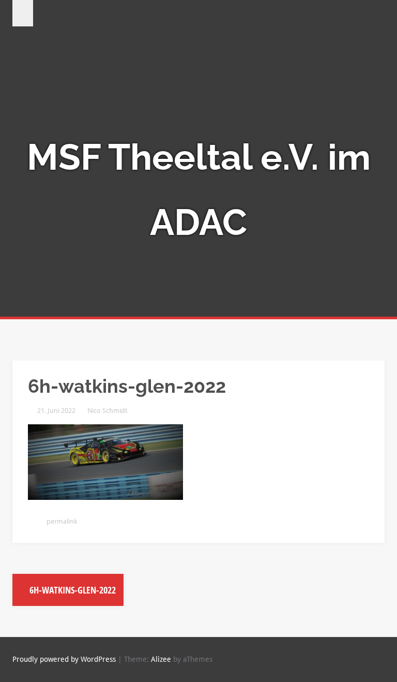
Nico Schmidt (107, 410)
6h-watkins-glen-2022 (71, 590)
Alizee (161, 659)
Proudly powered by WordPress (64, 659)
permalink (61, 521)
